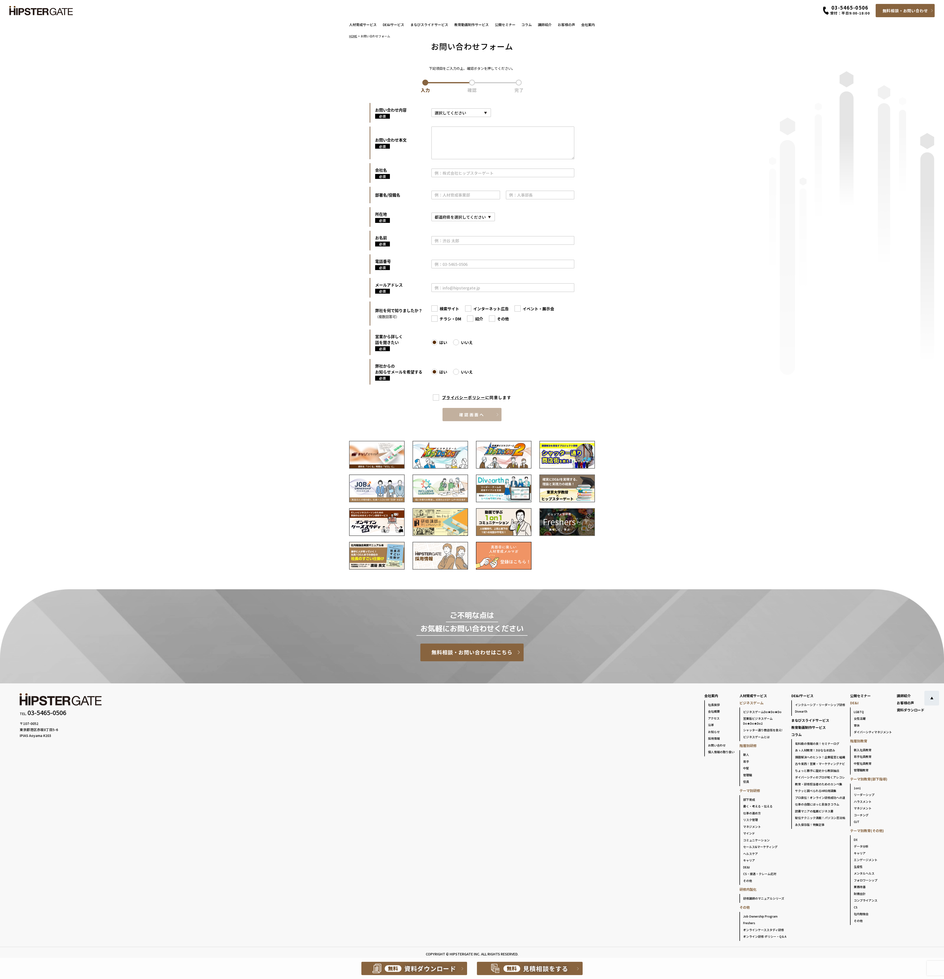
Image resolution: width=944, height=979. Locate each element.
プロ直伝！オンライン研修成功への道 (820, 797)
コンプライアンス (865, 900)
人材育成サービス (363, 24)
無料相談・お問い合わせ (905, 11)
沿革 (711, 725)
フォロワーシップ (865, 880)
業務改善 (860, 887)
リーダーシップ (864, 794)
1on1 (857, 788)
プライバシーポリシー (463, 397)
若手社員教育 (862, 756)
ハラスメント (862, 801)
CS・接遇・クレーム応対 (759, 874)
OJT (856, 822)
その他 (747, 880)
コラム (526, 24)
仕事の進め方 (752, 813)
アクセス (714, 718)
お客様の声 (566, 24)
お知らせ (714, 732)
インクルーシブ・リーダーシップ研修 (820, 705)
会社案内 (588, 24)
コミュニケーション (756, 840)
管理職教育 (861, 770)
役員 (746, 781)
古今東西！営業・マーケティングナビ (820, 764)
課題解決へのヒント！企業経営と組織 (820, 757)
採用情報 (714, 738)
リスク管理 (750, 820)
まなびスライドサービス (429, 24)
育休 (857, 725)
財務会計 (860, 894)
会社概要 (714, 711)
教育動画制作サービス (471, 24)
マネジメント (752, 826)
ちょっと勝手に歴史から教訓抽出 (817, 770)
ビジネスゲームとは (756, 737)
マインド (749, 833)
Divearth (801, 711)
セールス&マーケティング (760, 847)
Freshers (749, 923)
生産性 (858, 866)
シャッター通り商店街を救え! (762, 730)
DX (855, 839)
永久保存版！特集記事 (810, 824)
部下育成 (749, 799)
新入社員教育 (862, 750)
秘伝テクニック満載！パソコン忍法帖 (820, 818)
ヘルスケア (750, 853)
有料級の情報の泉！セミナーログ (817, 743)
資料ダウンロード (910, 709)
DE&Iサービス (393, 24)
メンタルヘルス (864, 873)
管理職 (747, 775)
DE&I (746, 867)
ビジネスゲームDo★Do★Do (762, 712)
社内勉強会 (861, 914)
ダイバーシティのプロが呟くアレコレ (820, 777)
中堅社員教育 (862, 763)
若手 (746, 761)
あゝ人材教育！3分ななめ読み (815, 750)
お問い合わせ (717, 745)
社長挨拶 (714, 705)
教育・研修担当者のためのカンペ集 (818, 784)
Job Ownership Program (760, 916)
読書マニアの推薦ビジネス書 (814, 811)
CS (855, 907)
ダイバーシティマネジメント (873, 732)
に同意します (476, 397)
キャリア (749, 860)
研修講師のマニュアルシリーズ (763, 898)
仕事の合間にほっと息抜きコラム (817, 804)
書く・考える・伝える (758, 806)
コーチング (861, 815)
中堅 (746, 768)
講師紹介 (545, 24)
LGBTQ (859, 712)
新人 (746, 754)
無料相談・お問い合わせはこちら (472, 652)
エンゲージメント (865, 860)
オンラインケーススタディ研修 (763, 930)
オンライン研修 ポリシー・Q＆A (764, 936)
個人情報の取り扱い (721, 752)
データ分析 (861, 846)
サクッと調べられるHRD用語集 (815, 791)
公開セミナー (505, 24)
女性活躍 (860, 718)
